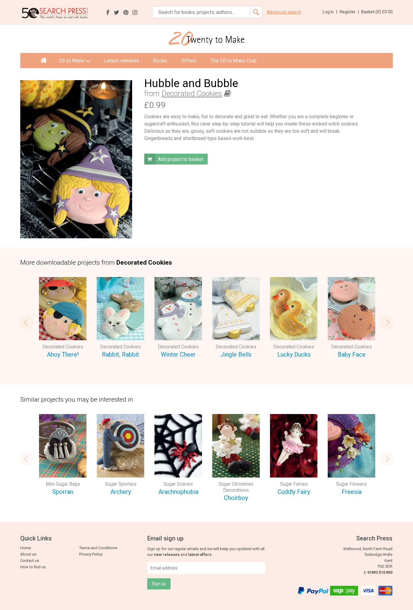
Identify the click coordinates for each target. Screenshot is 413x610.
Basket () (377, 11)
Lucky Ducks (294, 354)
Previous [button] (26, 322)
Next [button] (386, 322)
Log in (330, 11)
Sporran (62, 491)
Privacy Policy (90, 554)
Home (25, 548)
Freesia (352, 491)
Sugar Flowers (351, 484)
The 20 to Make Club (233, 60)
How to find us (33, 567)
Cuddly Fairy (294, 491)
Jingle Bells (236, 354)
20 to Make (71, 60)
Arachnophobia (178, 491)
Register (349, 11)
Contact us (29, 560)
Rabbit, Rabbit (120, 354)
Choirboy (236, 497)
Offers (188, 60)
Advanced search (284, 12)
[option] (63, 318)
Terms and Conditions (98, 548)
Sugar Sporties (120, 484)
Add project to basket (180, 159)
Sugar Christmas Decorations (236, 487)
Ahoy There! (63, 354)
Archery (120, 491)
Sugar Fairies (294, 484)
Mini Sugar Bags (63, 484)
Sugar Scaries (178, 484)
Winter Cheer (178, 354)
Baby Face (352, 354)
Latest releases (121, 60)
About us (28, 554)
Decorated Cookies (191, 93)
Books (160, 60)
